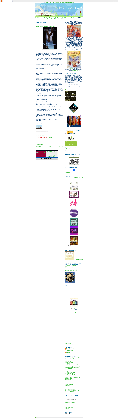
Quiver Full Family (69, 384)
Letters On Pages (68, 378)
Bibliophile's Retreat (69, 362)
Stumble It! (67, 172)
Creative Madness (68, 369)
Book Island (67, 363)
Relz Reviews (67, 385)
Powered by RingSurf (51, 156)
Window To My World (69, 391)
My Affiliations (54, 18)
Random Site (52, 152)
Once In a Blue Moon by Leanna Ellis (45, 26)
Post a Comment (39, 144)
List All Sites (52, 153)
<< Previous (49, 151)
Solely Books (67, 386)
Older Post (61, 146)
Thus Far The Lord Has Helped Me (72, 390)
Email (50, 17)
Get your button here (78, 259)
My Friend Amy (68, 380)
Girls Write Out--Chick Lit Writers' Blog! (73, 375)
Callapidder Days (68, 368)
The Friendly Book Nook (70, 389)
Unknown (68, 352)
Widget (69, 344)
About (42, 17)
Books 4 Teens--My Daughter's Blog (72, 366)
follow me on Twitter (78, 177)
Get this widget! (68, 343)
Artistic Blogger (68, 361)
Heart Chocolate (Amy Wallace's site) (72, 377)
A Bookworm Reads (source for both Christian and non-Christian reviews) (72, 358)
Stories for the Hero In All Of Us (71, 387)
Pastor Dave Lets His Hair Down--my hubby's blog (72, 383)
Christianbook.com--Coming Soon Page (73, 269)
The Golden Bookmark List (68, 17)
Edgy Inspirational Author (70, 374)
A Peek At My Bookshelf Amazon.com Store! (73, 266)
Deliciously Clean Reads (70, 372)
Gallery (71, 344)
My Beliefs (37, 17)
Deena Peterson (69, 350)
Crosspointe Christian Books (71, 371)
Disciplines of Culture (69, 373)
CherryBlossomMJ (70, 348)
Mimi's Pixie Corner (69, 379)
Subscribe (69, 18)
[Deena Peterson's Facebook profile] (74, 170)
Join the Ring (52, 155)
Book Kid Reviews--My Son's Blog (72, 364)
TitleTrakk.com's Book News (71, 267)
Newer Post (38, 146)
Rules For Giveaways (57, 17)
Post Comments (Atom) (46, 149)
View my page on (70, 402)
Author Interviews (62, 18)
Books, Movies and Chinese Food (72, 367)
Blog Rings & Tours (69, 407)
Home (50, 146)
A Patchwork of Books (69, 359)
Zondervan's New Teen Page (71, 270)
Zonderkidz (70, 68)
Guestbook (46, 17)
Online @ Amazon (76, 70)
